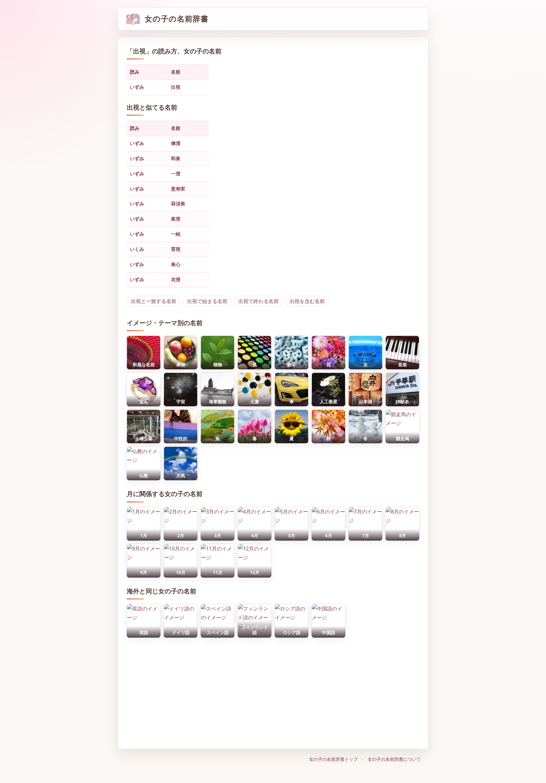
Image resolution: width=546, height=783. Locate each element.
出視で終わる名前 (258, 301)
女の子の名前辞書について (394, 759)
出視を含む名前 (307, 301)
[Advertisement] (273, 690)
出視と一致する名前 (153, 301)
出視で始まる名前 (207, 301)
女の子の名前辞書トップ (333, 759)
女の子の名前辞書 (177, 19)
